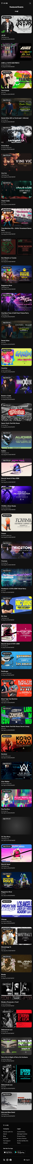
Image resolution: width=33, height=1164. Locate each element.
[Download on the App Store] (8, 1152)
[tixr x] (4, 1160)
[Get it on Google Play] (19, 1152)
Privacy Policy (21, 1136)
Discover (5, 1138)
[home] (5, 1125)
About (5, 1134)
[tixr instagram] (7, 1160)
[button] (4, 3)
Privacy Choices (22, 1138)
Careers (5, 1143)
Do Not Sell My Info (22, 1140)
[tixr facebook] (11, 1160)
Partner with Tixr (8, 1131)
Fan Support (6, 1140)
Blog (4, 1136)
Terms (19, 1143)
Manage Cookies (22, 1134)
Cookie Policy (21, 1131)
